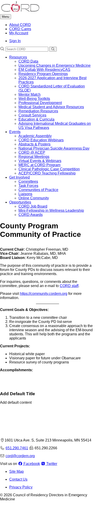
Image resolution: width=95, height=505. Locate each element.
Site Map (16, 471)
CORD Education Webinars (41, 140)
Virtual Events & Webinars (39, 161)
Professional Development (40, 103)
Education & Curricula (36, 119)
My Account (18, 33)
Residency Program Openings (43, 74)
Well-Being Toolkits (34, 99)
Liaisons (25, 194)
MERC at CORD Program (39, 165)
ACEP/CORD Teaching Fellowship (47, 173)
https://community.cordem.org (43, 294)
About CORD (20, 25)
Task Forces (28, 186)
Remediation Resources (38, 111)
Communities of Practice (38, 190)
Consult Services (32, 115)
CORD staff (69, 286)
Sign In (15, 41)
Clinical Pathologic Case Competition (49, 169)
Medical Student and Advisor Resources (51, 107)
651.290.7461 (17, 448)
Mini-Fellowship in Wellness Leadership (51, 210)
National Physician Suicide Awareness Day (53, 148)
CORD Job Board (32, 206)
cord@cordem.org (20, 456)
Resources (18, 57)
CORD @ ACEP (31, 152)
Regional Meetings (33, 157)
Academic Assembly (35, 136)
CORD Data (28, 61)
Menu (5, 16)
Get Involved (19, 177)
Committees (28, 181)
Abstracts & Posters (34, 144)
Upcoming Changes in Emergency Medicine (54, 65)
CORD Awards (30, 215)
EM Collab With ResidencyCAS (44, 70)
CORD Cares (20, 29)
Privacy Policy (21, 487)
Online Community (33, 198)
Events (15, 132)
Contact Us (18, 479)
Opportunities (20, 202)
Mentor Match (29, 94)
